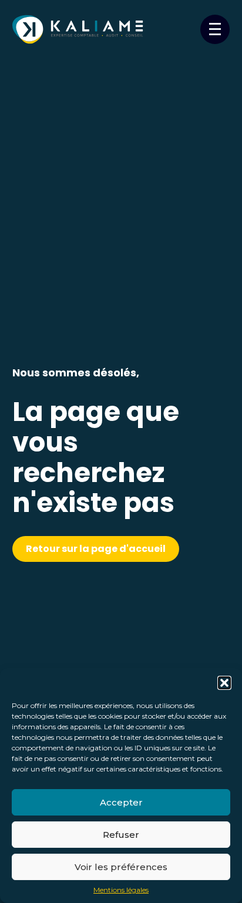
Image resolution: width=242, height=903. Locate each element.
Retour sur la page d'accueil (96, 548)
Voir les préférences (121, 866)
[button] (224, 683)
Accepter (121, 802)
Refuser (121, 834)
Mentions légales (121, 890)
